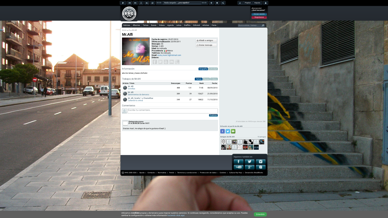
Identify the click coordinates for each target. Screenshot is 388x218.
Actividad (213, 69)
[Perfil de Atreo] (229, 147)
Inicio (124, 30)
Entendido (260, 214)
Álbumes (136, 25)
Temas (146, 25)
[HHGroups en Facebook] (239, 163)
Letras (178, 25)
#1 (129, 123)
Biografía (203, 69)
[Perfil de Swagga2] (229, 142)
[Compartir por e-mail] (233, 131)
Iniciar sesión (259, 14)
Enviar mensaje (205, 45)
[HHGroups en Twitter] (250, 163)
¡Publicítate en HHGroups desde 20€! (251, 121)
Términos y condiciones (187, 173)
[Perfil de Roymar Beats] (256, 147)
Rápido (257, 3)
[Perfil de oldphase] (256, 142)
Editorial (196, 25)
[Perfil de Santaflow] (245, 147)
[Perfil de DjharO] (240, 142)
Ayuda (141, 173)
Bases (153, 25)
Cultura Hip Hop (235, 173)
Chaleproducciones (136, 121)
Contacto (151, 173)
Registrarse (259, 17)
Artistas (205, 25)
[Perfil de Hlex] (261, 142)
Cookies (223, 173)
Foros (214, 25)
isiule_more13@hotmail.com (169, 55)
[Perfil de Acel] (223, 147)
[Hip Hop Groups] (128, 20)
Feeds (171, 173)
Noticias (126, 25)
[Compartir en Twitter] (228, 131)
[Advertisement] (194, 13)
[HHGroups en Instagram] (261, 163)
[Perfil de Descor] (234, 142)
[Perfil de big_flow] (234, 147)
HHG (126, 173)
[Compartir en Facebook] (222, 131)
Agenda (170, 25)
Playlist (248, 3)
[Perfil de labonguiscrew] (240, 147)
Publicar (213, 115)
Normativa (162, 173)
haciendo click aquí (175, 215)
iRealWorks (258, 173)
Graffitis (187, 25)
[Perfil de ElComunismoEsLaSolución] (245, 142)
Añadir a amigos (206, 40)
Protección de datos (208, 173)
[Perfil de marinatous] (251, 147)
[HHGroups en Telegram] (261, 169)
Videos (162, 25)
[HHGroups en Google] (250, 169)
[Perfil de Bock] (223, 142)
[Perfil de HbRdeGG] (251, 142)
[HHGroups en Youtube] (239, 169)
